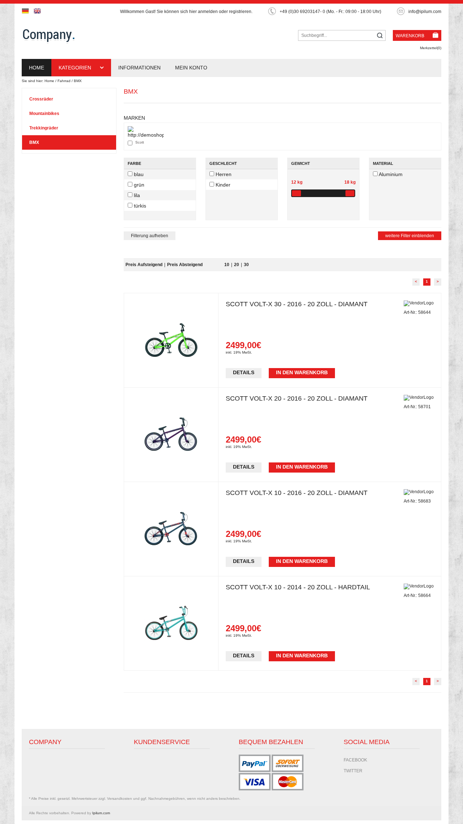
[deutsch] (27, 10)
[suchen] (380, 36)
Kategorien (76, 68)
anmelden (208, 11)
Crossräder (41, 99)
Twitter (353, 770)
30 (246, 264)
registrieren (240, 11)
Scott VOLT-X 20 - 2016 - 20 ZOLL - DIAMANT (297, 398)
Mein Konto (191, 68)
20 (236, 264)
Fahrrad (64, 81)
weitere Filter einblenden (409, 235)
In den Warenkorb (302, 372)
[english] (39, 10)
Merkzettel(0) (430, 48)
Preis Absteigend (185, 264)
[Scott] (146, 132)
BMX (78, 81)
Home (36, 68)
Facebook (355, 760)
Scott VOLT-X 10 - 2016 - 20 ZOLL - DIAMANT (297, 492)
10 (226, 264)
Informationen (139, 68)
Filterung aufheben (149, 235)
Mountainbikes (44, 113)
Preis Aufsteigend (144, 264)
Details (243, 372)
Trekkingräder (43, 128)
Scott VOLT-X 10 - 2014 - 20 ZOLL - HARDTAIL (298, 587)
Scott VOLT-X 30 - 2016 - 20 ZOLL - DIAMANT (297, 304)
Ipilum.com (101, 813)
